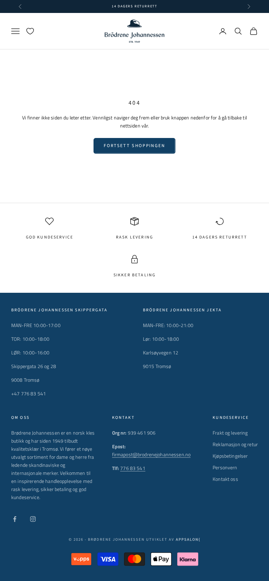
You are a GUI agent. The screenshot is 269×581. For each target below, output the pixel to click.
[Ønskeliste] (30, 31)
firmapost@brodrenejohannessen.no (151, 454)
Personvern (225, 467)
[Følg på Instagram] (32, 519)
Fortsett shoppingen (134, 146)
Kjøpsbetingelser (230, 455)
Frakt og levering (230, 432)
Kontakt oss (225, 479)
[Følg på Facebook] (14, 519)
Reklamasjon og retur (235, 444)
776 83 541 (132, 468)
